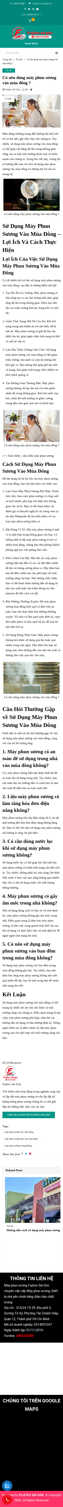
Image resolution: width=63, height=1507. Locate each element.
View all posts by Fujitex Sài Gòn (28, 1115)
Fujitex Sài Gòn (12, 89)
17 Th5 (7, 99)
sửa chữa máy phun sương (38, 455)
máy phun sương (23, 965)
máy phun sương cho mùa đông (19, 1132)
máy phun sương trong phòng (18, 1145)
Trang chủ (7, 59)
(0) (26, 89)
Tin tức (19, 59)
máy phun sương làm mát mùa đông (21, 1139)
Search (56, 53)
